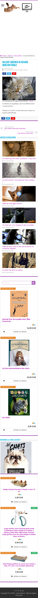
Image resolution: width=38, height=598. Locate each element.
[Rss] (15, 590)
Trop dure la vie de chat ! (25, 132)
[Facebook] (16, 590)
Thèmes (9, 56)
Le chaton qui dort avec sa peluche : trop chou (19, 158)
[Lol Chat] (19, 7)
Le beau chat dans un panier (12, 270)
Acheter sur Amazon (20, 332)
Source (31, 101)
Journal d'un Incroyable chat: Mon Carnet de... (16, 320)
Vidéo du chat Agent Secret (12, 203)
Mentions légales (31, 593)
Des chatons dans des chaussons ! (15, 128)
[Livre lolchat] (16, 457)
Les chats (6, 417)
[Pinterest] (21, 590)
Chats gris (15, 70)
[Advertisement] (19, 35)
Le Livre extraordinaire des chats (15, 368)
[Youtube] (23, 590)
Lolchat (3, 56)
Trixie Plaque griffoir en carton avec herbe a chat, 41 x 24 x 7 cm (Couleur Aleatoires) (19, 565)
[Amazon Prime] (33, 324)
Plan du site (19, 595)
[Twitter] (19, 590)
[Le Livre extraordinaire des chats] (19, 353)
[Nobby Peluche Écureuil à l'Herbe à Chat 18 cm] (19, 483)
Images (21, 70)
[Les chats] (19, 402)
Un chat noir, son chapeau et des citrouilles (18, 225)
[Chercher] (33, 283)
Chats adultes (18, 56)
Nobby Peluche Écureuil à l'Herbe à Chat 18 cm (19, 490)
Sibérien (25, 70)
